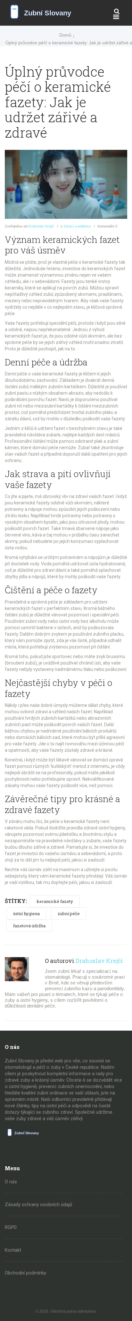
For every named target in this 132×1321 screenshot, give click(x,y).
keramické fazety (55, 901)
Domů (65, 35)
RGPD (11, 1227)
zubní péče (69, 913)
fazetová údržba (29, 926)
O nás (11, 1182)
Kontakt (13, 1250)
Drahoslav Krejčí (41, 226)
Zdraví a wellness (77, 226)
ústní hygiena (26, 913)
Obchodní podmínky (25, 1273)
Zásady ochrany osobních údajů (38, 1204)
